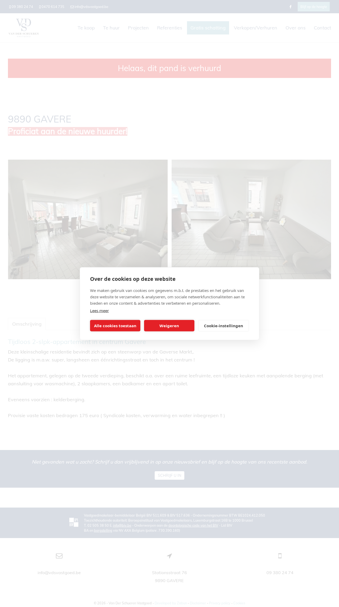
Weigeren (169, 325)
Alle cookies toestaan (115, 325)
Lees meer (99, 310)
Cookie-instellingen (223, 325)
